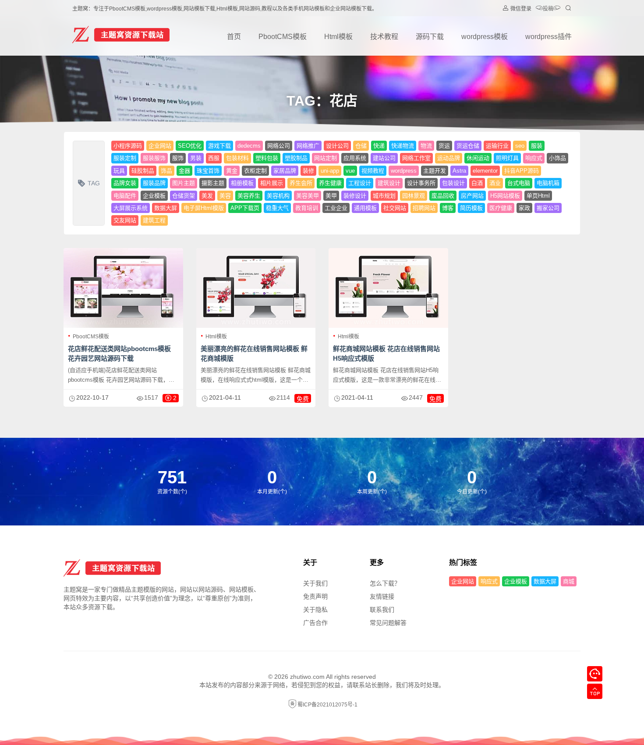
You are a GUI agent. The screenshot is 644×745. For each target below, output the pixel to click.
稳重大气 (277, 208)
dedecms (249, 145)
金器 (184, 170)
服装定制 (124, 158)
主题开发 (434, 170)
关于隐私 (315, 609)
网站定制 (325, 158)
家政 (524, 208)
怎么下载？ (385, 583)
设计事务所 (421, 183)
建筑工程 (154, 220)
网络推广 (308, 145)
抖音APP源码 (521, 170)
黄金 (231, 170)
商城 (568, 581)
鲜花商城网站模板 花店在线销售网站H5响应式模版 (386, 353)
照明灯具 (507, 158)
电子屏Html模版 (204, 208)
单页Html (538, 195)
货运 (444, 145)
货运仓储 (467, 145)
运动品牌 (448, 158)
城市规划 (384, 195)
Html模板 (338, 36)
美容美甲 (307, 195)
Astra (459, 170)
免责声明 (315, 596)
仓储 (361, 145)
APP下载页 (244, 208)
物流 (426, 145)
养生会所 (301, 183)
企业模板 (154, 195)
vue (350, 170)
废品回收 (443, 195)
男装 (196, 158)
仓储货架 (183, 195)
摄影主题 (213, 183)
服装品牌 (154, 183)
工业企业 (336, 208)
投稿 (548, 9)
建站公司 (384, 158)
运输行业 (497, 145)
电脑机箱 (548, 183)
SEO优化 (190, 145)
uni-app (330, 170)
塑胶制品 (296, 158)
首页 (234, 36)
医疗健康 (500, 208)
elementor (485, 170)
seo (519, 145)
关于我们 (315, 583)
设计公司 (337, 145)
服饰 (178, 158)
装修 (308, 170)
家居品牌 (284, 170)
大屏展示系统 (130, 208)
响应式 (533, 158)
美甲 (331, 195)
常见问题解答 (388, 622)
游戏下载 (219, 145)
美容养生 (248, 195)
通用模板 (365, 208)
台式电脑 (518, 183)
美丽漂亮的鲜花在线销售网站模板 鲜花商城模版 (254, 353)
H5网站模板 (505, 195)
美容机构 (278, 195)
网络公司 (278, 145)
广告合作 (315, 622)
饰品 (166, 170)
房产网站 (472, 195)
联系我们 (382, 609)
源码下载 (430, 36)
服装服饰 (154, 158)
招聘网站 (424, 208)
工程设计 (359, 183)
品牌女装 (124, 183)
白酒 (477, 183)
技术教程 (384, 36)
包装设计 (453, 183)
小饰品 (557, 158)
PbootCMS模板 (282, 36)
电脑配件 (124, 195)
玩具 (119, 170)
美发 (207, 195)
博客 (447, 208)
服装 (536, 145)
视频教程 (372, 170)
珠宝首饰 (208, 170)
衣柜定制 (255, 170)
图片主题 (183, 183)
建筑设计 (389, 183)
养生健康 (330, 183)
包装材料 (237, 158)
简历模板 (471, 208)
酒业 (495, 183)
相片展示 (271, 183)
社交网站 (394, 208)
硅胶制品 (142, 170)
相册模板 (242, 183)
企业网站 (160, 145)
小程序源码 (127, 145)
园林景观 (413, 195)
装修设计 (354, 195)
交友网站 (124, 220)
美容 (225, 195)
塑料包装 (266, 158)
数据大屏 (165, 208)
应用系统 (354, 158)
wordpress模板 (484, 36)
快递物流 (402, 145)
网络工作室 (416, 158)
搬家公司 (548, 208)
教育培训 (306, 208)
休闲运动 (478, 158)
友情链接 (382, 596)
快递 (379, 145)
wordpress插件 (548, 36)
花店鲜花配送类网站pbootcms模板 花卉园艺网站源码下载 (119, 353)
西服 (213, 158)
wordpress (404, 170)
